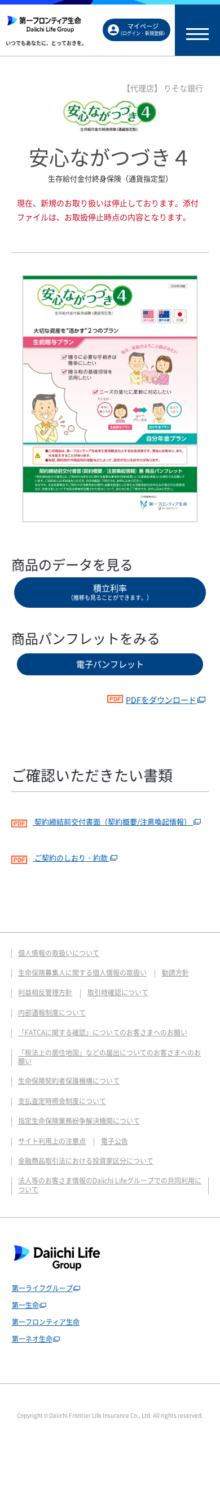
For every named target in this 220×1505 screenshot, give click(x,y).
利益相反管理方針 (45, 992)
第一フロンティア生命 (46, 1322)
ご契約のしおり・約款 (71, 857)
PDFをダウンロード (161, 699)
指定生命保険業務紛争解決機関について (79, 1121)
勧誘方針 (175, 973)
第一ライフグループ (42, 1288)
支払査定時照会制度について (62, 1101)
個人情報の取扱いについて (58, 953)
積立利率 (110, 592)
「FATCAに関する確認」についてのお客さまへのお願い (102, 1032)
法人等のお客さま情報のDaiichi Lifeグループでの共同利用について (109, 1184)
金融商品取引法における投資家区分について (85, 1161)
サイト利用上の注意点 (52, 1141)
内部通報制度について (52, 1013)
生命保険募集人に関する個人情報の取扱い (82, 973)
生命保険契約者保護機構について (69, 1081)
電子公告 (114, 1141)
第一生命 (25, 1305)
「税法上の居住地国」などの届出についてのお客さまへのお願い (109, 1057)
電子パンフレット (110, 664)
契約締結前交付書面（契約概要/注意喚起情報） (113, 821)
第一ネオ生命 (32, 1339)
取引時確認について (117, 992)
